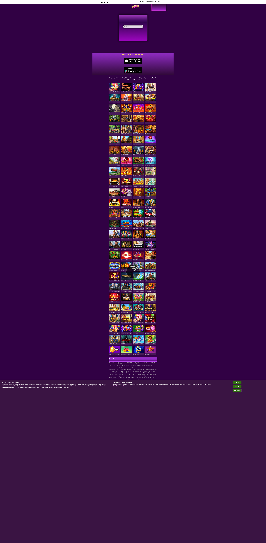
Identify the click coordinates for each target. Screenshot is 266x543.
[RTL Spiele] (135, 7)
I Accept (237, 382)
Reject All (237, 386)
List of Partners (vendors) (118, 385)
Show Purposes (237, 390)
